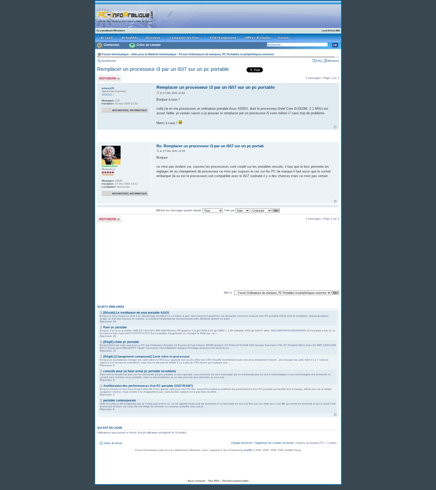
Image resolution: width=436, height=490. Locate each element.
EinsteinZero (109, 166)
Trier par (229, 210)
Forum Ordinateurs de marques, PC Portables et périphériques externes (226, 54)
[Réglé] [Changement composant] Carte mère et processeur (146, 356)
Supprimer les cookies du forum (274, 442)
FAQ (319, 60)
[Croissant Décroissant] (265, 210)
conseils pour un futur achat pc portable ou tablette (139, 371)
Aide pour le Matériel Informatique (153, 54)
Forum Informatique (115, 54)
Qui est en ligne (109, 427)
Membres (333, 60)
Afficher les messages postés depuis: (179, 210)
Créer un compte (149, 45)
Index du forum (113, 443)
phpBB (248, 450)
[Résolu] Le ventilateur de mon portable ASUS (136, 312)
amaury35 (108, 88)
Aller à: (228, 292)
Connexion (111, 45)
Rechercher (108, 60)
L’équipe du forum (241, 442)
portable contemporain (119, 400)
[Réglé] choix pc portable (121, 342)
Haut (335, 127)
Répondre (103, 76)
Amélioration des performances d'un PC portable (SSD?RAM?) (148, 386)
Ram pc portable (115, 327)
